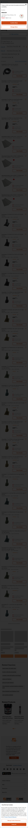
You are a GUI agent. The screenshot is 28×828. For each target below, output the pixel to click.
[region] (14, 815)
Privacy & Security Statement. (11, 817)
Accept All (14, 824)
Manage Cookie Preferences (14, 820)
